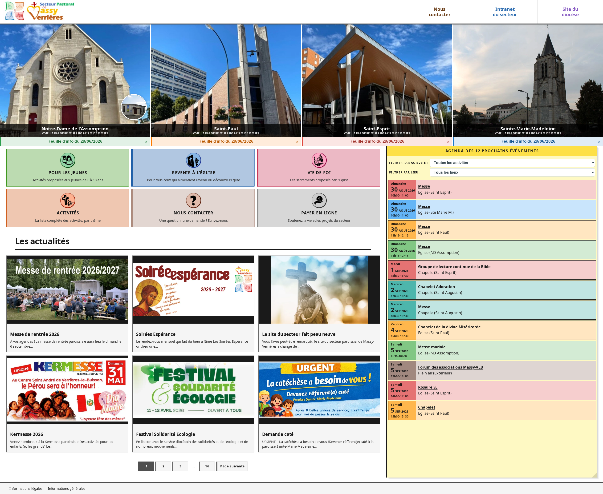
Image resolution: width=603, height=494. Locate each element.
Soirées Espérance (155, 334)
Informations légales (25, 488)
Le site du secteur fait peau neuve (299, 334)
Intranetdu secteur (505, 12)
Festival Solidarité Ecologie (165, 434)
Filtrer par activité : (408, 163)
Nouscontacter (440, 12)
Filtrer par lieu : (404, 172)
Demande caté (278, 434)
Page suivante (232, 466)
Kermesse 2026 (26, 434)
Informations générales (66, 488)
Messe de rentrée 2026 (34, 334)
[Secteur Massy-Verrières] (39, 12)
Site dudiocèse (570, 12)
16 (207, 466)
